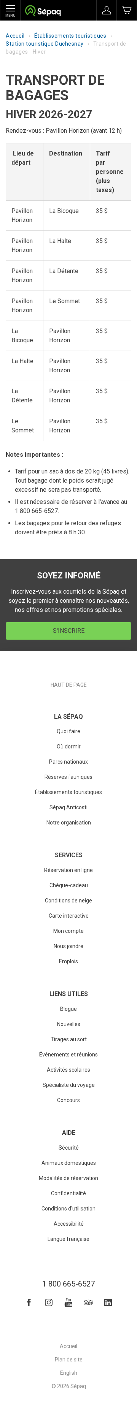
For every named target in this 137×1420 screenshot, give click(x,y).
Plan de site (69, 1359)
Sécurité (69, 1148)
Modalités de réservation (68, 1178)
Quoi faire (68, 731)
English (68, 1373)
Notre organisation (68, 823)
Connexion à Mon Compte (106, 10)
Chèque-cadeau (68, 885)
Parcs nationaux (68, 762)
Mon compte (68, 931)
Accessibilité (69, 1224)
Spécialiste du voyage (69, 1085)
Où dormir (69, 746)
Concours (68, 1100)
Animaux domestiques (68, 1163)
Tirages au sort (69, 1039)
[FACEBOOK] (29, 1302)
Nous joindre (68, 946)
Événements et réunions (68, 1054)
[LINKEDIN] (108, 1302)
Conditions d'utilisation (68, 1209)
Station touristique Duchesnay (45, 44)
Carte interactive (69, 916)
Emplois (68, 961)
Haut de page (69, 685)
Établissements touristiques (70, 36)
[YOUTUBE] (68, 1302)
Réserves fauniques (68, 777)
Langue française (68, 1239)
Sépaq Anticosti (68, 807)
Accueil (15, 36)
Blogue (68, 1009)
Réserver (126, 10)
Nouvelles (68, 1024)
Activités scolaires (68, 1070)
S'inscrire (68, 630)
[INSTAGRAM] (49, 1302)
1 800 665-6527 (68, 1283)
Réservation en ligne (68, 870)
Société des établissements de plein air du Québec (43, 11)
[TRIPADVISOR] (88, 1302)
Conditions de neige (68, 900)
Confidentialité (68, 1193)
